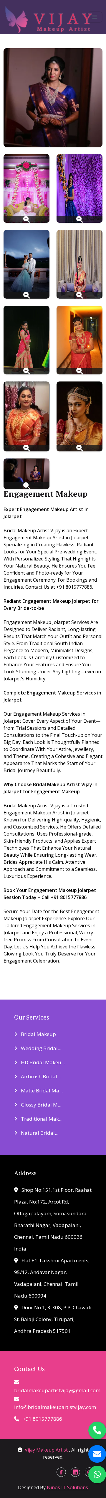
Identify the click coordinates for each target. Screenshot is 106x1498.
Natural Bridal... (39, 1132)
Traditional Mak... (41, 1118)
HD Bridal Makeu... (42, 1062)
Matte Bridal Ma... (41, 1090)
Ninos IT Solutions (67, 1487)
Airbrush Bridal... (40, 1076)
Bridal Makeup (38, 1034)
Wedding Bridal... (40, 1048)
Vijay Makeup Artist (47, 1450)
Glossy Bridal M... (40, 1104)
